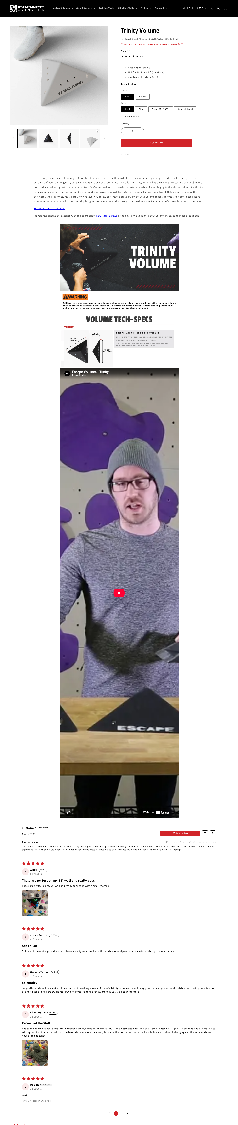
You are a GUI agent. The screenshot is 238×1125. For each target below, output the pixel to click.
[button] (62, 8)
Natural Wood (185, 109)
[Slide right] (104, 138)
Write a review (180, 833)
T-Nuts (142, 96)
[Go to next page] (128, 1113)
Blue (141, 109)
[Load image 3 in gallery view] (69, 138)
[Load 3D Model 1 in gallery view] (90, 138)
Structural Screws (106, 216)
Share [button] (128, 154)
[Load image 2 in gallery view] (48, 138)
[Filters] (205, 833)
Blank (128, 96)
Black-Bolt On (132, 116)
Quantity (125, 123)
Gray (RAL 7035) (160, 109)
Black (127, 109)
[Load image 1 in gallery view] (27, 138)
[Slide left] (13, 138)
